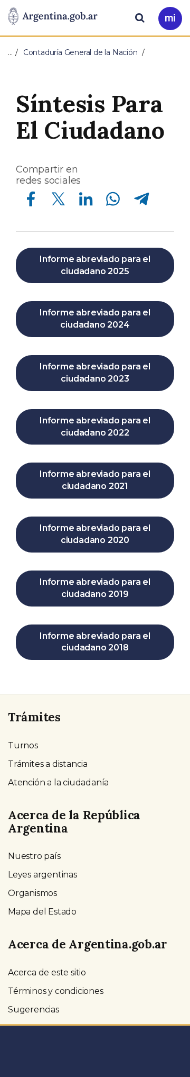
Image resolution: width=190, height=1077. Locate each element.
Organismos (32, 893)
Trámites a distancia (48, 764)
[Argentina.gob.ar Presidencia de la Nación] (53, 17)
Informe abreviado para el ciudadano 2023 (95, 372)
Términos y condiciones (55, 991)
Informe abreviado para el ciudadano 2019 (95, 588)
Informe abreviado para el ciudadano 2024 (95, 318)
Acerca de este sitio (47, 972)
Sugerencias (33, 1009)
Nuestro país (34, 856)
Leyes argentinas (42, 875)
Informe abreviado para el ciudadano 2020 (95, 534)
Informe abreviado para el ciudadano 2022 (95, 426)
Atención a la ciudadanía (58, 782)
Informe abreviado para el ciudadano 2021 (95, 480)
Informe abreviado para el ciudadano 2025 (95, 265)
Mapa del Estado (42, 912)
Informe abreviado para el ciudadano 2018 (95, 642)
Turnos (23, 745)
